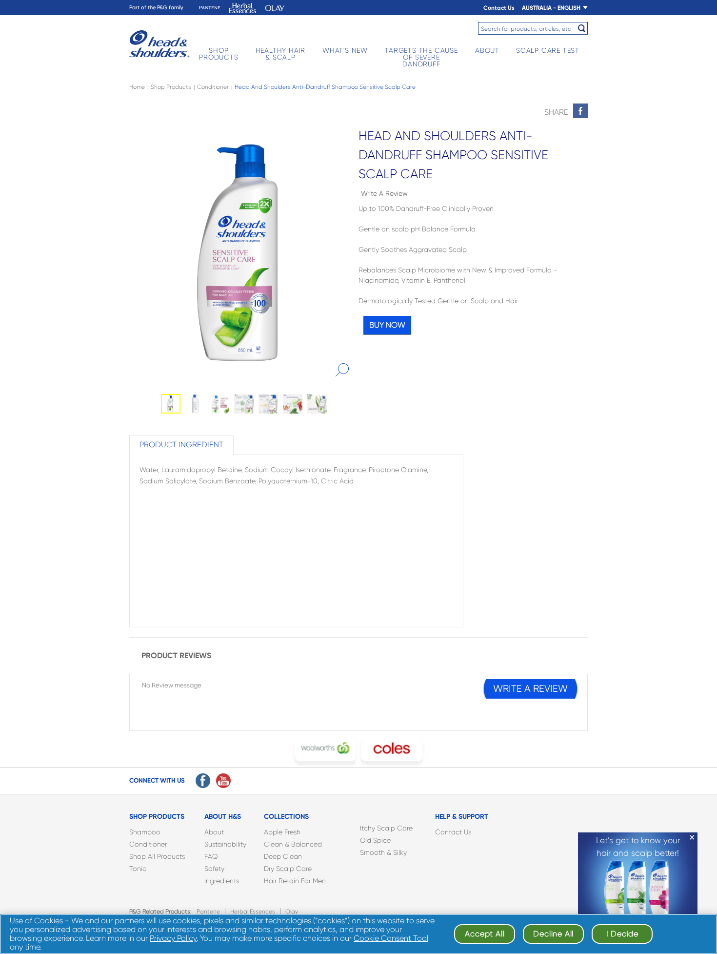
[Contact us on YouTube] (223, 780)
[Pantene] (209, 8)
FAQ (211, 856)
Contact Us (499, 7)
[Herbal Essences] (242, 8)
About (214, 832)
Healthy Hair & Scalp (281, 53)
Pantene (208, 911)
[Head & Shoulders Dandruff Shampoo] (159, 44)
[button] (342, 370)
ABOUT (487, 50)
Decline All (553, 933)
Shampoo (144, 832)
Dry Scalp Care (288, 868)
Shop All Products (157, 856)
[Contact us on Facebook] (203, 780)
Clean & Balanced (293, 844)
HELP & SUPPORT (461, 816)
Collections (286, 816)
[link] (580, 111)
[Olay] (274, 8)
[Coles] (391, 751)
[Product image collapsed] (243, 253)
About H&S (222, 816)
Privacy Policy (173, 938)
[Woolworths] (325, 751)
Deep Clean (283, 856)
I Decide (622, 933)
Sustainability (225, 844)
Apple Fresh (282, 832)
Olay (291, 911)
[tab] (181, 445)
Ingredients (221, 881)
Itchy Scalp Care (386, 828)
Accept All (484, 933)
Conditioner (148, 844)
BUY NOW (387, 325)
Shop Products (218, 53)
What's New (345, 50)
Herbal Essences (252, 911)
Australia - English (551, 7)
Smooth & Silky (383, 852)
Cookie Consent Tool (391, 938)
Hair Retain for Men (295, 881)
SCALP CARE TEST (547, 50)
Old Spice (375, 840)
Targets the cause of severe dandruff (421, 57)
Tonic (137, 868)
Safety (214, 868)
